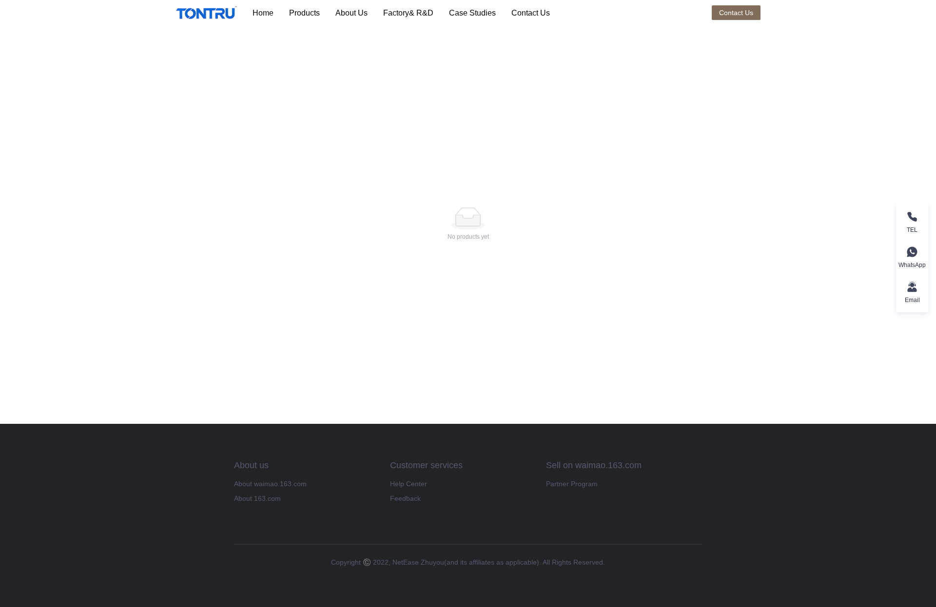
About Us (351, 13)
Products (304, 13)
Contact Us (530, 13)
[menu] (478, 12)
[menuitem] (263, 13)
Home (263, 13)
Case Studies (472, 13)
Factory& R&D (408, 13)
